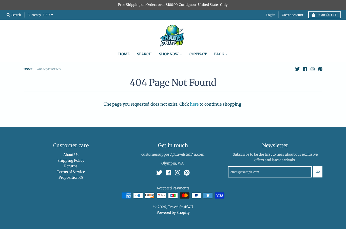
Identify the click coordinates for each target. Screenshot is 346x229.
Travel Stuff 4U (180, 207)
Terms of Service (71, 172)
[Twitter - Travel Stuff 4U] (297, 69)
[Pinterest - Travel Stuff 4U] (320, 69)
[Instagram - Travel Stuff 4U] (312, 69)
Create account (292, 15)
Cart (327, 15)
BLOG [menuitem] (219, 54)
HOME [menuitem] (124, 54)
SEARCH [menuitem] (144, 54)
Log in (270, 15)
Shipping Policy (70, 160)
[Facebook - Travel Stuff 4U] (305, 69)
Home (28, 69)
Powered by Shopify (173, 212)
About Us (71, 154)
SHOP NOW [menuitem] (169, 54)
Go (318, 171)
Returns (71, 166)
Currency (34, 15)
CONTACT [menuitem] (198, 54)
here (194, 104)
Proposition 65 (71, 177)
